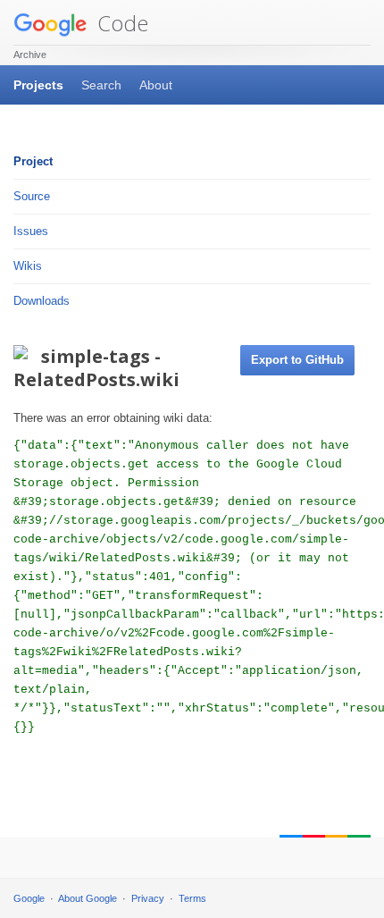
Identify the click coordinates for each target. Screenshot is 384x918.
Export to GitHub (297, 359)
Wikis (27, 266)
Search (101, 85)
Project (33, 161)
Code (120, 23)
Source (31, 196)
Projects (38, 85)
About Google (87, 898)
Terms (192, 898)
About (155, 85)
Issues (30, 231)
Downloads (41, 300)
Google (29, 898)
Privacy (147, 898)
